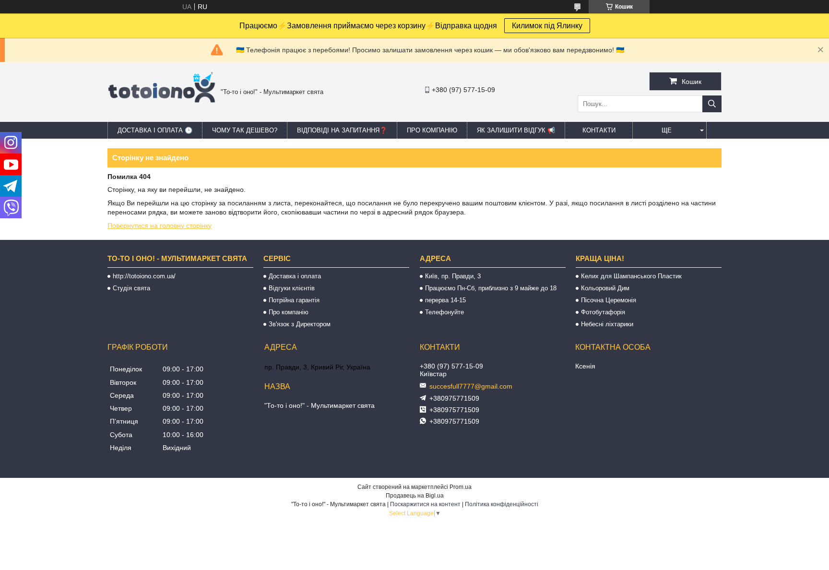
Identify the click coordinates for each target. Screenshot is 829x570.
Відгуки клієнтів (292, 288)
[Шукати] (712, 103)
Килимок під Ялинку (547, 26)
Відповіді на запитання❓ (342, 130)
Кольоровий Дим (605, 288)
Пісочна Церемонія (608, 300)
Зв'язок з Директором (300, 324)
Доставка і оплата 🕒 (155, 130)
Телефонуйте (444, 312)
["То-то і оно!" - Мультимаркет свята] (161, 115)
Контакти (599, 130)
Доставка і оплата (295, 276)
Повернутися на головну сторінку (159, 225)
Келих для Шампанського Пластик (631, 276)
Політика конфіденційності (501, 504)
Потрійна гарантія (294, 300)
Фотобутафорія (603, 312)
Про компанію (432, 130)
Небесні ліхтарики (607, 324)
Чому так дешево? (244, 130)
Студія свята (131, 288)
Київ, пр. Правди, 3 (453, 276)
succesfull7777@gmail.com (470, 386)
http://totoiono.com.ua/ (144, 276)
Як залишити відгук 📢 (516, 130)
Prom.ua (461, 487)
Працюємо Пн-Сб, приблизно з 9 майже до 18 (491, 288)
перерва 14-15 (445, 300)
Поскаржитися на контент (425, 504)
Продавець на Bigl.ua (415, 495)
